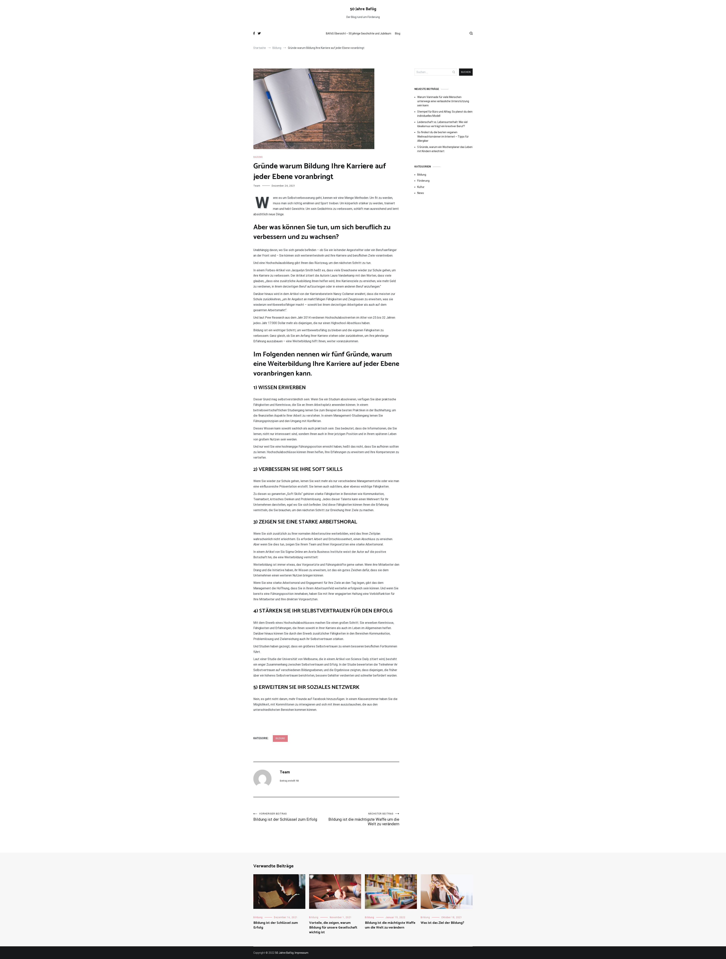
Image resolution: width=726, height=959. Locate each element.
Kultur (420, 186)
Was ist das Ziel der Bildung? (442, 923)
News (420, 192)
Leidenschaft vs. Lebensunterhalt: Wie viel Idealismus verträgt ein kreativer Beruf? (442, 124)
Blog (397, 33)
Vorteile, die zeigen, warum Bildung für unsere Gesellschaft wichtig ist (333, 927)
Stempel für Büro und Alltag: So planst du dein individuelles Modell (444, 113)
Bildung (258, 157)
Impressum (301, 952)
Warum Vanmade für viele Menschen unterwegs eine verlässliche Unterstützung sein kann (443, 101)
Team (256, 185)
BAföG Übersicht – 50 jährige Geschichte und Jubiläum (358, 33)
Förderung (423, 180)
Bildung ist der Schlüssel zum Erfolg (285, 817)
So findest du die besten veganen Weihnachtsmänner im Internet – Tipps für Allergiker (443, 136)
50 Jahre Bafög (363, 9)
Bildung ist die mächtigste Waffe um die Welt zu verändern (363, 819)
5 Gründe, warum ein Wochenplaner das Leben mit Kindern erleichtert (444, 149)
